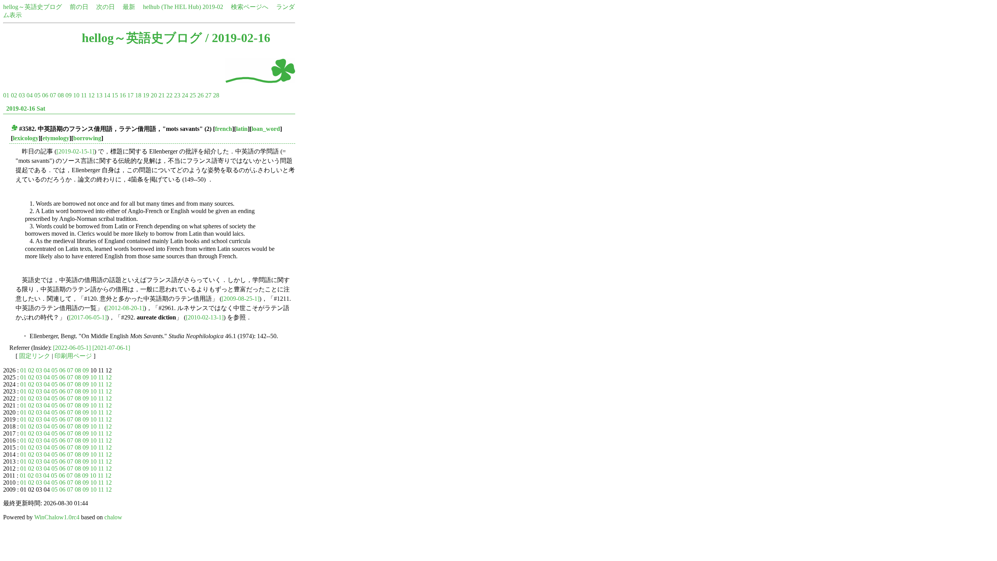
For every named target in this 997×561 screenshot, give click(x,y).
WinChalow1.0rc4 (56, 517)
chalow (113, 517)
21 (162, 95)
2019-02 (213, 7)
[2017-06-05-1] (88, 317)
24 (185, 95)
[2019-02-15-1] (75, 151)
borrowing (87, 138)
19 (146, 95)
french (223, 128)
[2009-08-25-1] (240, 298)
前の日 (79, 7)
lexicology (26, 138)
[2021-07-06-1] (111, 347)
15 (115, 95)
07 (53, 95)
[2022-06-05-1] (72, 347)
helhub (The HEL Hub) (172, 7)
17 (130, 95)
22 (169, 95)
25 (193, 95)
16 (123, 95)
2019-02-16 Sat (25, 108)
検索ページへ (249, 7)
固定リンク (34, 356)
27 (208, 95)
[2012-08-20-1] (125, 308)
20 (154, 95)
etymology (55, 138)
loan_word (266, 128)
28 (216, 95)
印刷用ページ (73, 356)
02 (14, 95)
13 (99, 95)
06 (45, 95)
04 (29, 95)
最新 (129, 7)
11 (84, 95)
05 (37, 95)
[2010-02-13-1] (205, 317)
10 (76, 95)
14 (107, 95)
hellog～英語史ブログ (32, 7)
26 (200, 95)
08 (61, 95)
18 (138, 95)
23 (177, 95)
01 (6, 95)
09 (68, 95)
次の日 (105, 7)
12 (91, 95)
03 (22, 95)
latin (242, 128)
